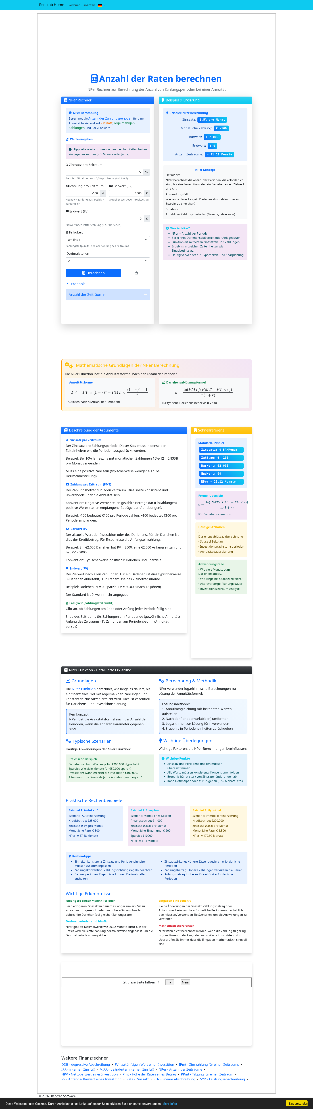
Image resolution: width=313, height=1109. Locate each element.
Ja (170, 982)
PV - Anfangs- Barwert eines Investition (91, 1079)
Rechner (74, 5)
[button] (102, 5)
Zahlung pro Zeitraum (87, 186)
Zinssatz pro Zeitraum (86, 164)
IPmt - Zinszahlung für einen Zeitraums (209, 1064)
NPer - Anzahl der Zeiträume (180, 1069)
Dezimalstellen (77, 253)
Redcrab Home (51, 4)
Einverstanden (298, 1103)
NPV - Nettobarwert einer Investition (89, 1074)
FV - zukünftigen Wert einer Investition (144, 1064)
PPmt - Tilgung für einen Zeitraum (207, 1074)
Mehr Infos (169, 1103)
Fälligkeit (76, 232)
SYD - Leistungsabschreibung (222, 1079)
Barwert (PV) (123, 186)
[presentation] (109, 392)
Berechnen (96, 272)
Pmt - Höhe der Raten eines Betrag (149, 1074)
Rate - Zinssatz (137, 1079)
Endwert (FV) (78, 211)
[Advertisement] (157, 43)
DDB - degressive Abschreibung (85, 1064)
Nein (185, 982)
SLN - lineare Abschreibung (174, 1079)
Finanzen (89, 5)
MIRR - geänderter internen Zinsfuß (127, 1069)
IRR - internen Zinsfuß (78, 1069)
